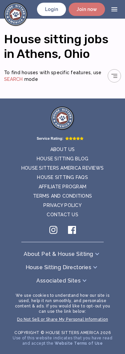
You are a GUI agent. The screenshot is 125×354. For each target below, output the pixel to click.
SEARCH (13, 79)
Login (51, 9)
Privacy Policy (62, 205)
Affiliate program (62, 186)
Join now (87, 9)
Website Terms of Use (79, 343)
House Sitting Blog (63, 158)
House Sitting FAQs (62, 177)
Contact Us (62, 214)
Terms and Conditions (62, 196)
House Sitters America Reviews (62, 168)
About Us (62, 149)
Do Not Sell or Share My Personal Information (62, 319)
